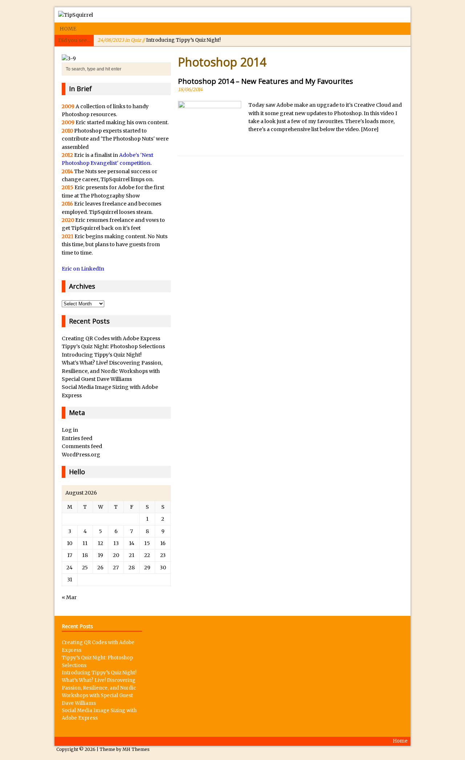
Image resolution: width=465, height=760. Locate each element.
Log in (70, 430)
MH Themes (136, 749)
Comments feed (82, 446)
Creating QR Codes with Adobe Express (111, 338)
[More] (370, 129)
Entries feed (77, 438)
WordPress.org (81, 454)
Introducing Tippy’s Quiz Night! (159, 40)
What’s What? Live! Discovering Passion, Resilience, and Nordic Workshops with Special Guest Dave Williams (112, 370)
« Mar (69, 597)
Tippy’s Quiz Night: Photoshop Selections (113, 346)
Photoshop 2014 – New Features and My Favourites (265, 81)
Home (68, 28)
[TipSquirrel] (232, 15)
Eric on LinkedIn (83, 268)
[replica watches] (69, 58)
